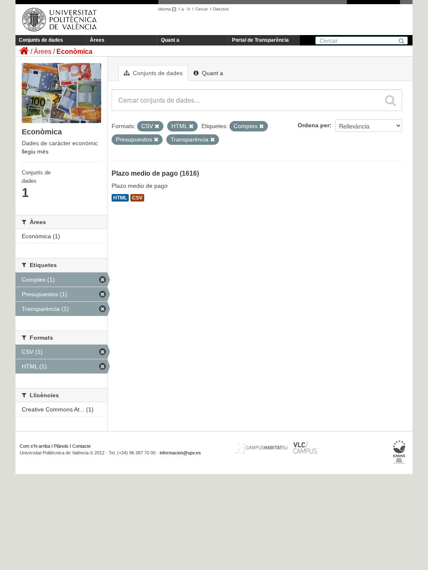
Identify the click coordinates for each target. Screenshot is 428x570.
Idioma (165, 9)
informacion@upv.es (180, 452)
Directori (221, 9)
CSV (137, 198)
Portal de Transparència (260, 40)
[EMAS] (399, 452)
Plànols (61, 446)
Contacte (81, 446)
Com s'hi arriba (35, 446)
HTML (120, 198)
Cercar (201, 9)
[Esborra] (157, 126)
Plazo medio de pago (145, 173)
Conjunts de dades (41, 40)
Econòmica (74, 51)
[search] (390, 100)
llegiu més (35, 151)
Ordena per (313, 125)
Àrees (97, 40)
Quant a (170, 40)
